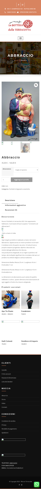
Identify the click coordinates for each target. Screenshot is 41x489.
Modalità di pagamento (9, 429)
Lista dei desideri (7, 382)
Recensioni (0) (11, 210)
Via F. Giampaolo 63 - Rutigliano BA (21, 9)
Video (3, 403)
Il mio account (6, 374)
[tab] (10, 201)
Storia (3, 399)
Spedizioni (5, 433)
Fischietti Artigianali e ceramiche (19, 189)
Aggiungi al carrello (21, 180)
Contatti (4, 407)
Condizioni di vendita (8, 421)
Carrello (4, 370)
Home (16, 60)
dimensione (7, 169)
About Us (5, 396)
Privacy (4, 425)
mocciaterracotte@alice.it (15, 468)
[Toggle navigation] (20, 38)
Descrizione (10, 200)
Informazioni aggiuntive (15, 205)
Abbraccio (23, 60)
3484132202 (11, 12)
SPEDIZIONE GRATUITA (28, 12)
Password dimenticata (9, 378)
